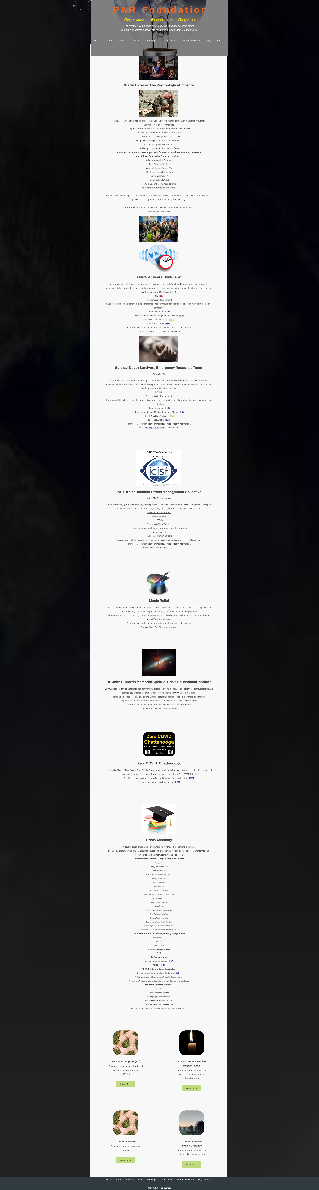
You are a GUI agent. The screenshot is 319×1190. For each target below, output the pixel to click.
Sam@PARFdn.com (163, 207)
